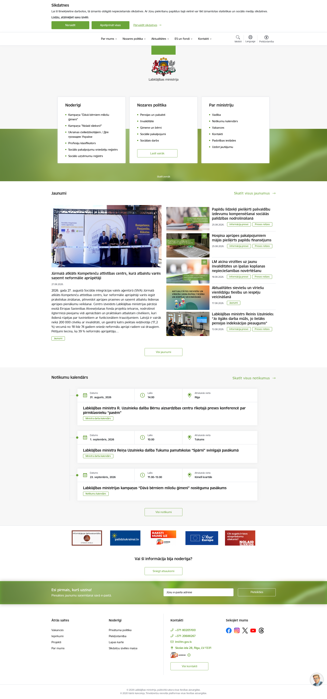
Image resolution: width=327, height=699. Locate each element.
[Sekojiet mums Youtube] (253, 630)
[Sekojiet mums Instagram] (237, 630)
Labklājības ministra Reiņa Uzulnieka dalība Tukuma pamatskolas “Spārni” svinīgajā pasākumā (161, 450)
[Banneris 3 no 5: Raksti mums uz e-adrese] (163, 538)
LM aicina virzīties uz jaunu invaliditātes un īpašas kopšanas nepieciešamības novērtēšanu (238, 266)
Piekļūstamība (117, 636)
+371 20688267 (185, 636)
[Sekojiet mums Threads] (261, 630)
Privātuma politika (120, 630)
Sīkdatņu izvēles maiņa (123, 648)
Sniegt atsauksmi (163, 571)
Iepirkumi (57, 636)
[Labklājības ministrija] (73, 39)
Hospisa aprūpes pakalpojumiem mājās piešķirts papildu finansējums (241, 237)
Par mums (58, 648)
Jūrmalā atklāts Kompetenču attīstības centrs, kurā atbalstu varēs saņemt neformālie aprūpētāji (106, 275)
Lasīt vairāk (157, 153)
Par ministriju (221, 105)
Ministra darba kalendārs (98, 418)
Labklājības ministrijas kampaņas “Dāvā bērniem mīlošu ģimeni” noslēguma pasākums (155, 488)
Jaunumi (58, 338)
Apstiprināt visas (110, 25)
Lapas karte (116, 642)
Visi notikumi (164, 512)
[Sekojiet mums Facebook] (229, 630)
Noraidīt (70, 25)
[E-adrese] (178, 655)
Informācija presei (239, 224)
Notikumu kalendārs (96, 493)
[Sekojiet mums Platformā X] (245, 630)
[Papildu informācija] (189, 655)
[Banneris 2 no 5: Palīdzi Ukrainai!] (125, 538)
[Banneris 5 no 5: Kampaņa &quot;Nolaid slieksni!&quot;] (240, 538)
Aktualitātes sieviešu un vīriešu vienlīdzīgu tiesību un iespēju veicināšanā (238, 292)
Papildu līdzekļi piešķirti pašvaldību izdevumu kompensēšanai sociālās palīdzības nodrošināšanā (241, 214)
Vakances (57, 630)
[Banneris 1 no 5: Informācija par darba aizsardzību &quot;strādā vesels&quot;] (87, 538)
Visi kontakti (189, 666)
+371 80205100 (185, 630)
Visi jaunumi (163, 352)
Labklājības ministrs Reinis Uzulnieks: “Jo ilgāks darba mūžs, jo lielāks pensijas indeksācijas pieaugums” (243, 318)
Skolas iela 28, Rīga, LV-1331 (193, 648)
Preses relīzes (262, 224)
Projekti (56, 642)
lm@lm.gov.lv (183, 642)
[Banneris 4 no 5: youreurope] (201, 538)
